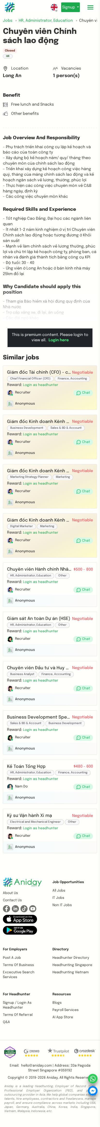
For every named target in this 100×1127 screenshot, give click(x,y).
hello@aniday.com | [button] (37, 1065)
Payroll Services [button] (65, 1010)
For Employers (15, 949)
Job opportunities (68, 882)
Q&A (6, 1022)
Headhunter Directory (70, 958)
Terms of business (18, 965)
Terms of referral (18, 1015)
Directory (60, 949)
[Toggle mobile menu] (90, 7)
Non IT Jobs (62, 905)
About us (10, 893)
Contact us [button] (12, 900)
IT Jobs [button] (58, 898)
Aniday (52, 1077)
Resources (61, 994)
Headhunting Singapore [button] (72, 965)
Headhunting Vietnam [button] (70, 972)
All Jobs (58, 890)
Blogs (57, 1002)
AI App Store (62, 1017)
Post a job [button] (12, 958)
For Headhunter (16, 994)
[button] (40, 385)
